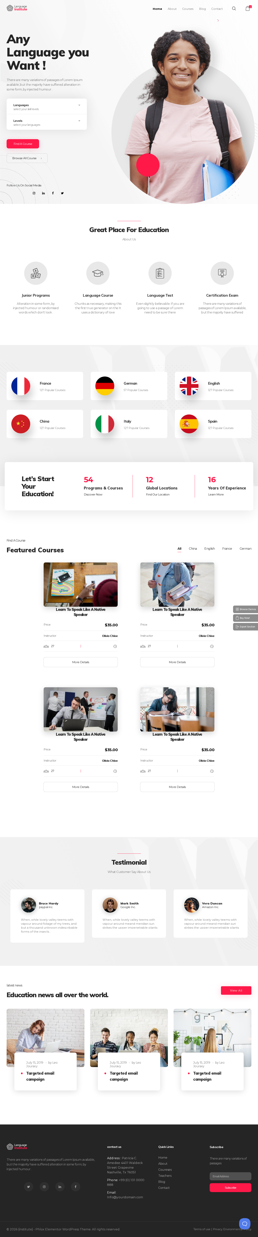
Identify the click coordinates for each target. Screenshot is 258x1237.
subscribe (230, 1187)
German (130, 383)
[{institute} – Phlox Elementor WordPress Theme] (17, 8)
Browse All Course (24, 158)
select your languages (26, 125)
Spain (212, 421)
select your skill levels (26, 109)
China (44, 421)
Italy (127, 421)
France (45, 383)
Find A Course (23, 144)
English (214, 383)
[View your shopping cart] (248, 8)
